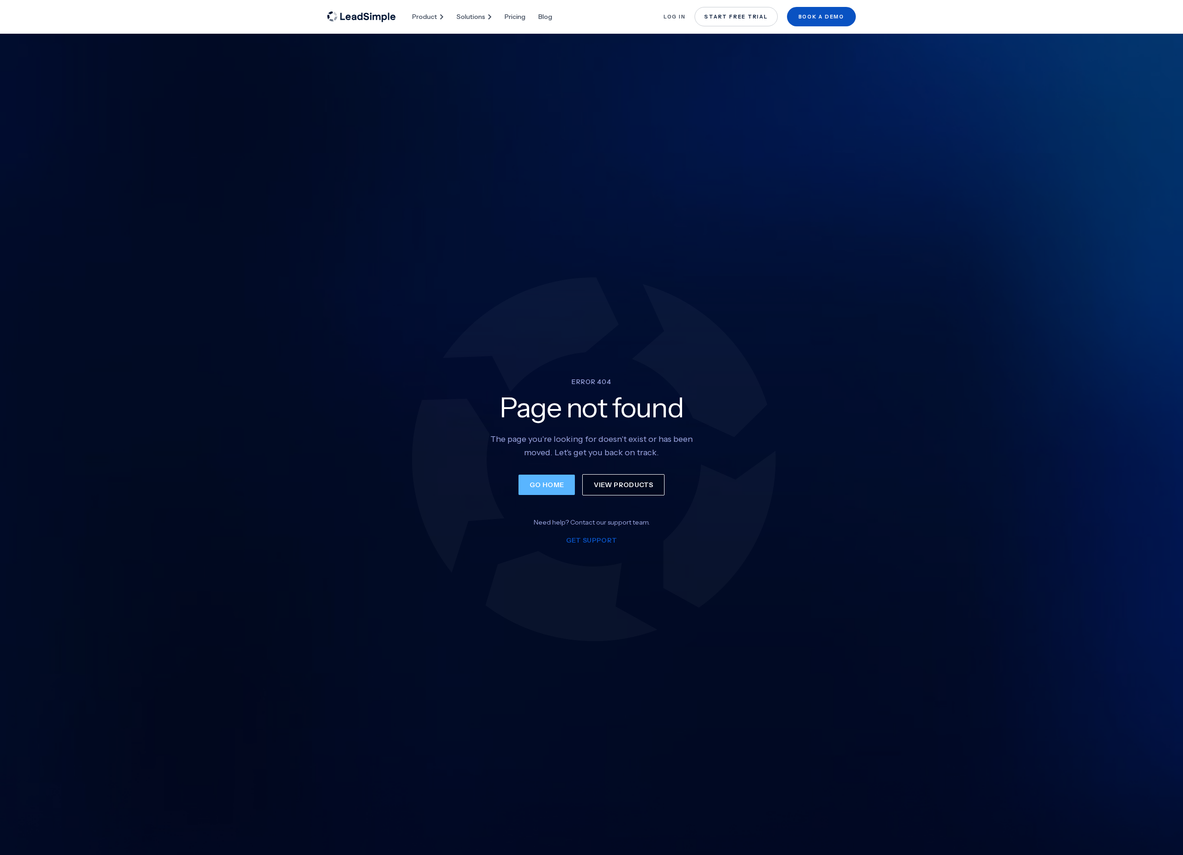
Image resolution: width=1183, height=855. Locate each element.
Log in (675, 16)
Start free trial (736, 16)
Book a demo (821, 16)
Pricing (515, 16)
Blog (545, 16)
